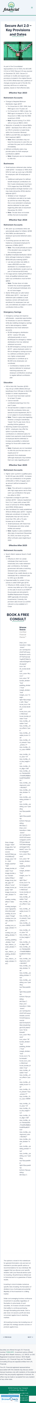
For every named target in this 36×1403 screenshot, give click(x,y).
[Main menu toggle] (32, 8)
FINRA (8, 1352)
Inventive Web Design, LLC (19, 1390)
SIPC (12, 1352)
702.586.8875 (23, 1400)
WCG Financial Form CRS (16, 1393)
